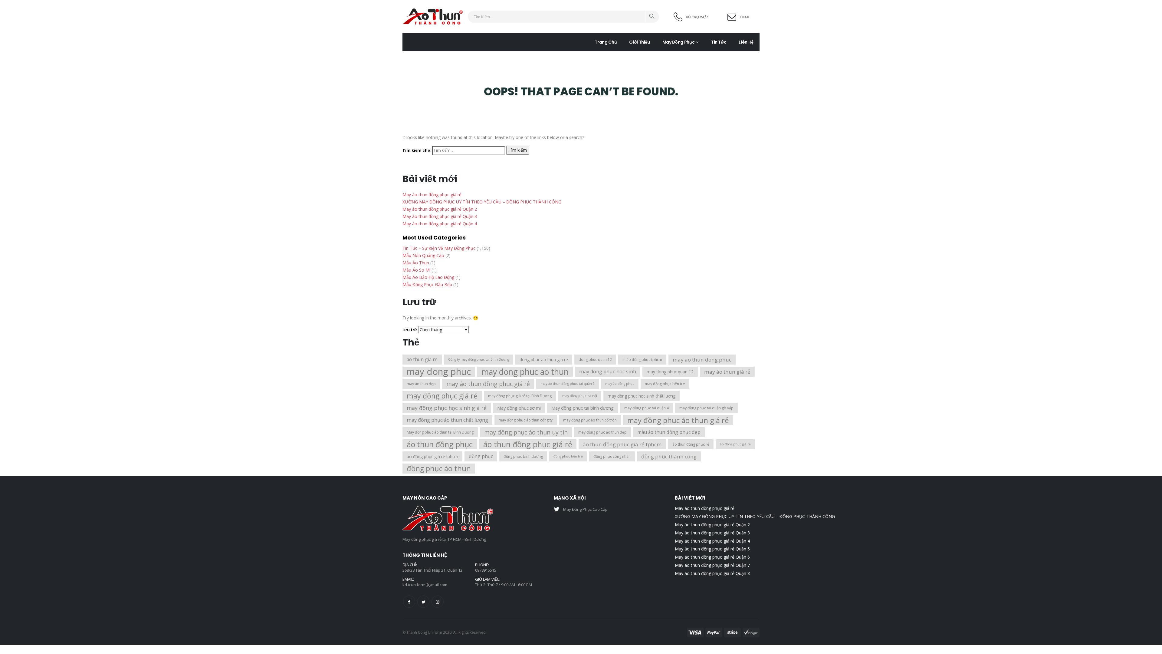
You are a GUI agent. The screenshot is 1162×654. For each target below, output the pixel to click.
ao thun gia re (422, 359)
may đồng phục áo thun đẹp (602, 432)
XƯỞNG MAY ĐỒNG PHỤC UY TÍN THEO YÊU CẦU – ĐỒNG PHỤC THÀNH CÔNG (481, 202)
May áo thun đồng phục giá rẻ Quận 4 (439, 223)
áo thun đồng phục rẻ (690, 444)
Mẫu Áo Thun (415, 263)
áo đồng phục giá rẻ (735, 444)
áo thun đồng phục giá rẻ (527, 444)
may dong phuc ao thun (525, 372)
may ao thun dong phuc (702, 359)
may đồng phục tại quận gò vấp (706, 408)
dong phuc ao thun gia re (544, 359)
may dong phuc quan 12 (670, 372)
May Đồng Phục (678, 42)
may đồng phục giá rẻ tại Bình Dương (520, 395)
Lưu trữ (409, 329)
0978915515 (485, 570)
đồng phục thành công (669, 456)
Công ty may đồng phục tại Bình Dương (478, 359)
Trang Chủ (606, 42)
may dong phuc (439, 372)
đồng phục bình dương (523, 456)
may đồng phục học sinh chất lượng (641, 396)
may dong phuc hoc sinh (607, 371)
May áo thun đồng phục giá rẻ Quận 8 (712, 573)
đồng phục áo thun (439, 468)
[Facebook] (409, 602)
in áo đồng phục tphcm (642, 359)
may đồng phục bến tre (665, 383)
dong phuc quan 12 (595, 359)
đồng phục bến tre (568, 456)
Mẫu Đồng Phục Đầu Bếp (427, 284)
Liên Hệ (746, 42)
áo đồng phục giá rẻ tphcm (432, 456)
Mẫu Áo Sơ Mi (416, 270)
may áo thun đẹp (421, 383)
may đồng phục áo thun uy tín (526, 432)
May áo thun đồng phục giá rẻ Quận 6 (712, 557)
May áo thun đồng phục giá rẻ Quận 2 (439, 209)
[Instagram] (438, 602)
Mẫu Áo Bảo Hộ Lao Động (428, 277)
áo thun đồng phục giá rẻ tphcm (622, 444)
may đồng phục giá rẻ (442, 396)
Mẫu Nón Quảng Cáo (423, 255)
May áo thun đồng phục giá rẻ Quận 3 (439, 216)
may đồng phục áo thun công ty (526, 420)
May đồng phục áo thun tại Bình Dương (440, 432)
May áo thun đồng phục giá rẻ (431, 194)
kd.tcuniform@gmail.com (424, 584)
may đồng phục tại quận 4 (646, 408)
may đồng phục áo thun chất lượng (447, 420)
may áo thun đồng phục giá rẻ (488, 384)
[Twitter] (423, 602)
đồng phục (481, 456)
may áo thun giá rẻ (727, 371)
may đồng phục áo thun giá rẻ (678, 420)
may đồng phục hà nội (579, 396)
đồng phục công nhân (612, 456)
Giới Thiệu (639, 42)
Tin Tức (719, 42)
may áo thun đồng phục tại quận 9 (567, 384)
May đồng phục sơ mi (519, 408)
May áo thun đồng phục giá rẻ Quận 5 (712, 549)
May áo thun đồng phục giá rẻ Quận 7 (712, 565)
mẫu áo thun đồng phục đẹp (669, 432)
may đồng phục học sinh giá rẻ (447, 407)
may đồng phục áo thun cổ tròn (590, 420)
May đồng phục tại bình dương (582, 408)
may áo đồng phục (619, 384)
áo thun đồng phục (440, 444)
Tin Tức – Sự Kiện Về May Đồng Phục (438, 248)
